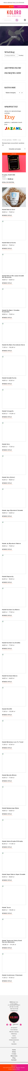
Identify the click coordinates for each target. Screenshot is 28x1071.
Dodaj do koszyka (8, 182)
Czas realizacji (14, 1029)
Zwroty (14, 1035)
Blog (14, 1058)
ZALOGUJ (12, 6)
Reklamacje (14, 1033)
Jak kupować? (14, 1027)
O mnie (14, 1054)
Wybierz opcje (7, 215)
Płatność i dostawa (14, 1031)
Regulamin (13, 1037)
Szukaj (16, 20)
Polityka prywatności (14, 1039)
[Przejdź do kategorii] (22, 92)
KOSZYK (22, 6)
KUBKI (15, 140)
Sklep (14, 1052)
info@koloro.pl (13, 1010)
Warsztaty (14, 1056)
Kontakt (14, 1060)
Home (14, 1050)
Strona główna (7, 140)
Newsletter (14, 1044)
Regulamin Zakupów (20, 1067)
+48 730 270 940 (14, 1008)
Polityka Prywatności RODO (14, 1069)
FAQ (14, 1042)
